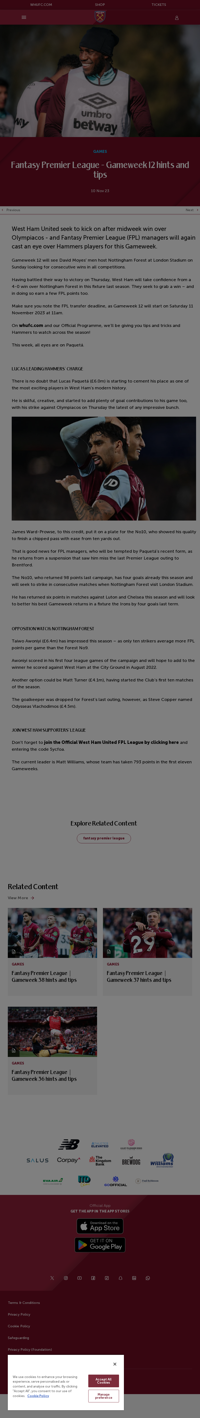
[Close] (115, 1364)
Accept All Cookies (103, 1381)
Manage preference (103, 1396)
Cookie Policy (38, 1396)
